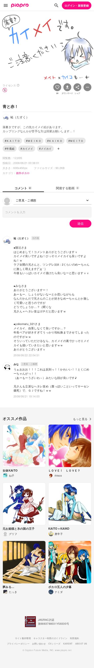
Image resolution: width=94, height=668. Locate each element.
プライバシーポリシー (18, 643)
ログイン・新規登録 (76, 5)
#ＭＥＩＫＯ (33, 140)
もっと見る (80, 419)
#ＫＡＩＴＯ (12, 140)
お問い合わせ (39, 643)
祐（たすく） (22, 238)
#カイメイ (27, 148)
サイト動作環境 (23, 638)
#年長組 (9, 148)
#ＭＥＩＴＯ (76, 140)
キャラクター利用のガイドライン (50, 638)
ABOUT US (81, 643)
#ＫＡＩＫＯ (54, 140)
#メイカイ (45, 148)
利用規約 (74, 638)
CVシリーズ (54, 643)
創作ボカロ (23, 173)
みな (16, 364)
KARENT (68, 643)
